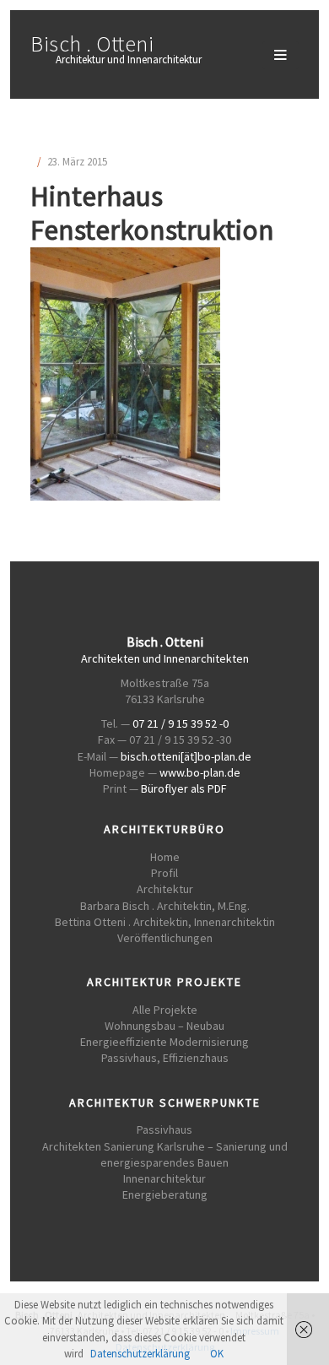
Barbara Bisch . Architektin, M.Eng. (165, 905)
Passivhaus (164, 1129)
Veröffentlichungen (165, 937)
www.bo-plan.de (199, 772)
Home (165, 856)
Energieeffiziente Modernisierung (164, 1041)
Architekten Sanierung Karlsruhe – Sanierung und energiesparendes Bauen (165, 1154)
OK (217, 1353)
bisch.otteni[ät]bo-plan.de (186, 756)
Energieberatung (165, 1194)
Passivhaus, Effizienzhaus (165, 1057)
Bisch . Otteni (92, 43)
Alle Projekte (164, 1009)
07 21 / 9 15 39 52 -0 (180, 723)
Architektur (165, 888)
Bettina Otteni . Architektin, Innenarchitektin (165, 921)
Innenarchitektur (164, 1178)
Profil (164, 872)
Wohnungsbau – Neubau (164, 1025)
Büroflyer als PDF (184, 788)
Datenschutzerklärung (140, 1353)
